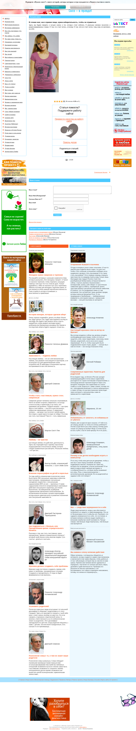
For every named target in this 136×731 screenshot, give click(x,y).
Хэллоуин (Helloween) (11, 124)
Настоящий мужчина (35, 544)
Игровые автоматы (10, 105)
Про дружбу (8, 54)
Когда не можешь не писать (38, 238)
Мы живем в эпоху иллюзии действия (87, 552)
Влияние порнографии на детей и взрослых (48, 473)
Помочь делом (70, 142)
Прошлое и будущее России (13, 130)
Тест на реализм (119, 26)
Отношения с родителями (36, 579)
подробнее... (130, 50)
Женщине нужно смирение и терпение (46, 275)
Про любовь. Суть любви (36, 332)
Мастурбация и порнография (37, 455)
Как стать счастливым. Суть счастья (40, 371)
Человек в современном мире (14, 102)
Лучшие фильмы (10, 148)
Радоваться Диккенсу (36, 239)
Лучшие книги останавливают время (41, 232)
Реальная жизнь (9, 22)
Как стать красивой (10, 51)
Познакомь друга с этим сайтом (122, 34)
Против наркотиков (76, 351)
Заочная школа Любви (11, 151)
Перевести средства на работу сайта (69, 120)
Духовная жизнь (10, 136)
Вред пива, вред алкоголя (12, 93)
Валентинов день (10, 121)
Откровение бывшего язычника (85, 265)
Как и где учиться (10, 84)
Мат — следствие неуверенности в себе (88, 507)
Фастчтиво (32, 236)
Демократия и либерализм (13, 75)
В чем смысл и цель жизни (13, 133)
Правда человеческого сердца (39, 234)
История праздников (11, 127)
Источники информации (12, 28)
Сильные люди (9, 118)
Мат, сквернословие (76, 480)
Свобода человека (10, 114)
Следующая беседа (100, 172)
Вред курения (9, 90)
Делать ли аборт (34, 298)
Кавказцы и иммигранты (12, 71)
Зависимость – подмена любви (43, 356)
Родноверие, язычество (78, 250)
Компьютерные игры (77, 435)
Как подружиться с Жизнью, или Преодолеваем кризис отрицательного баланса (46, 528)
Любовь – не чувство (38, 440)
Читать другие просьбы (127, 75)
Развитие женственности (36, 250)
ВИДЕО (7, 18)
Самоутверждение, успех (12, 63)
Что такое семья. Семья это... (37, 631)
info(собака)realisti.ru (54, 728)
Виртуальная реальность (78, 528)
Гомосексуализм (10, 60)
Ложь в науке (9, 81)
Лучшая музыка (9, 142)
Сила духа (8, 78)
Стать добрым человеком (12, 111)
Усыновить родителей (39, 606)
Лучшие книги (35, 17)
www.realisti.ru (83, 727)
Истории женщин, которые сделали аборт (47, 315)
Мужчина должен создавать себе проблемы (48, 566)
